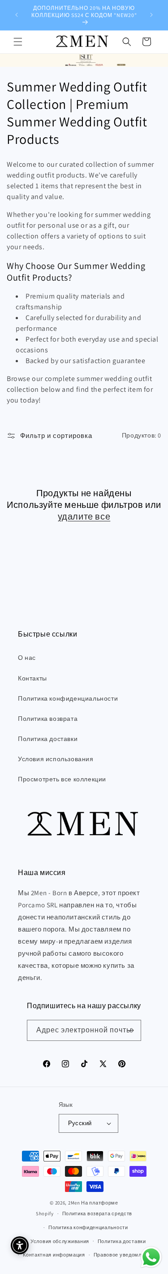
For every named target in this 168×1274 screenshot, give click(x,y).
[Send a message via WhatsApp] (151, 1257)
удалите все (84, 516)
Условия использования (56, 759)
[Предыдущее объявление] (16, 15)
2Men (74, 1203)
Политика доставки (48, 739)
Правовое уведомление (124, 1255)
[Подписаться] (131, 1030)
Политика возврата (48, 719)
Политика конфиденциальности (68, 698)
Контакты (32, 678)
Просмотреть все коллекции (62, 779)
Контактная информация (54, 1255)
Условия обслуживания (59, 1241)
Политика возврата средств (97, 1213)
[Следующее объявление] (151, 15)
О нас (27, 658)
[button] (18, 42)
